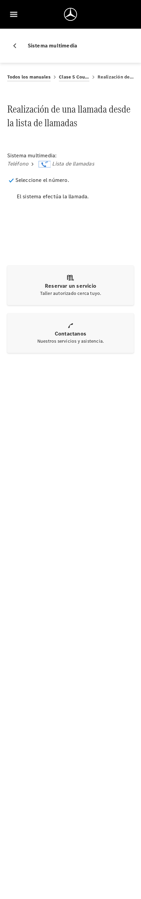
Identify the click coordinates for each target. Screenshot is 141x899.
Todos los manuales (29, 77)
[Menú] (13, 14)
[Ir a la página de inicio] (70, 14)
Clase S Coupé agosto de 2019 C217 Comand (74, 77)
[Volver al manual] (17, 45)
